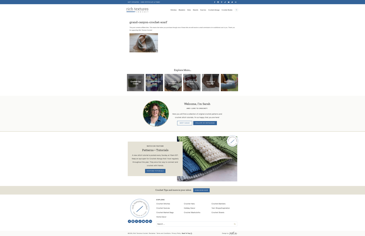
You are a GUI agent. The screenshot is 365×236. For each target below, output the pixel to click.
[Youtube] (228, 2)
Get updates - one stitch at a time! (144, 2)
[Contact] (235, 2)
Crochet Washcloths (192, 212)
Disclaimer (152, 233)
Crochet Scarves (163, 208)
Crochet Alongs (214, 10)
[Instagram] (218, 2)
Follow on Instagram (205, 123)
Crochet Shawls (217, 212)
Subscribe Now (201, 190)
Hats (189, 10)
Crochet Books (227, 10)
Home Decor (161, 217)
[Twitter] (232, 2)
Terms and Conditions (163, 233)
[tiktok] (225, 2)
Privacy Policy (176, 233)
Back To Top (186, 233)
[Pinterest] (221, 2)
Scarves (203, 10)
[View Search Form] (236, 10)
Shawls (195, 10)
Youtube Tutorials (155, 171)
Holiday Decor (189, 208)
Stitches (174, 10)
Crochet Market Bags (165, 212)
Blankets (182, 10)
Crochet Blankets (218, 204)
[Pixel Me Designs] (233, 233)
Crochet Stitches (163, 204)
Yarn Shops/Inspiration (220, 208)
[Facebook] (214, 2)
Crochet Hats (189, 204)
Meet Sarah (185, 123)
